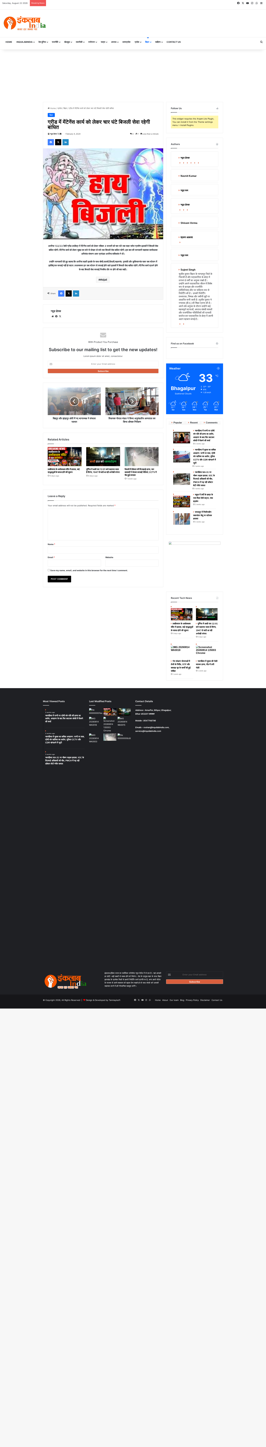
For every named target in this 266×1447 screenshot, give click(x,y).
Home (9, 42)
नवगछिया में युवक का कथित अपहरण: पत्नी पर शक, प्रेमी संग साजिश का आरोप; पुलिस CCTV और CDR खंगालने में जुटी (204, 456)
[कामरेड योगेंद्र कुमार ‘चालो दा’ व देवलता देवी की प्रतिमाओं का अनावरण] (124, 737)
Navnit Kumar (189, 176)
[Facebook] (184, 163)
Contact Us (174, 42)
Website (109, 557)
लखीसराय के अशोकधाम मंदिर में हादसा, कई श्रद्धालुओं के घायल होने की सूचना (182, 626)
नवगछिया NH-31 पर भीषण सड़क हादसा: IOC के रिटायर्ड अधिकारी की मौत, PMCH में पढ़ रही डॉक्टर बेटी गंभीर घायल (204, 479)
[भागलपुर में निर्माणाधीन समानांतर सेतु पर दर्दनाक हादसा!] (182, 517)
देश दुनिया (42, 42)
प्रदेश (137, 42)
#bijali (103, 279)
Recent (194, 422)
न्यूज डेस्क (185, 158)
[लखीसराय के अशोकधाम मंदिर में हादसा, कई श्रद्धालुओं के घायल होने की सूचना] (65, 456)
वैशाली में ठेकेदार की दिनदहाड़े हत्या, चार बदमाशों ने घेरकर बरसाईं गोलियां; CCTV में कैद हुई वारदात (141, 472)
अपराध (113, 42)
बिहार (147, 42)
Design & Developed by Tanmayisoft (103, 1000)
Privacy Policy (192, 1000)
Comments (212, 422)
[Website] (180, 163)
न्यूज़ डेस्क (53, 134)
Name (51, 544)
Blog (182, 1000)
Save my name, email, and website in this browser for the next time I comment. (89, 570)
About (165, 1000)
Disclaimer (205, 1000)
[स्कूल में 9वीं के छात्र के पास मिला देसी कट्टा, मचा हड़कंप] (182, 500)
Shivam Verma (189, 223)
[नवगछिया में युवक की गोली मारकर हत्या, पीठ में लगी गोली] (207, 650)
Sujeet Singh (188, 269)
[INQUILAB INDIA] (24, 23)
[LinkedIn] (191, 163)
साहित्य (158, 42)
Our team (174, 1000)
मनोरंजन (91, 42)
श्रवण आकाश (187, 237)
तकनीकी (79, 42)
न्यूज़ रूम (184, 255)
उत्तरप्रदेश (126, 42)
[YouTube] (195, 163)
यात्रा (103, 42)
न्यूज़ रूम (184, 190)
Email (51, 557)
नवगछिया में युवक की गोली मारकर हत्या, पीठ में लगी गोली (206, 664)
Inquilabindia (24, 42)
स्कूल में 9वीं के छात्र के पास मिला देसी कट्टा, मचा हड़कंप (203, 497)
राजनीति (55, 42)
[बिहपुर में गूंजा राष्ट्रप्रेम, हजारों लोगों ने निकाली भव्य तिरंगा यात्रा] (124, 722)
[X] (60, 316)
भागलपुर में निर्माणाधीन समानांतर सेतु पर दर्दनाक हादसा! (202, 515)
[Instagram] (199, 163)
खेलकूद (67, 42)
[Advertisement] (133, 75)
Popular (177, 422)
